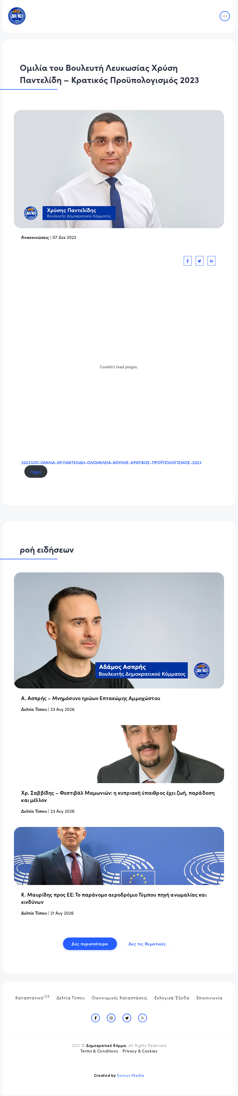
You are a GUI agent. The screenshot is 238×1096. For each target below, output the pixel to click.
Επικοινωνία (209, 997)
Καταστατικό (32, 997)
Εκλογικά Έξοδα (172, 997)
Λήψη (35, 472)
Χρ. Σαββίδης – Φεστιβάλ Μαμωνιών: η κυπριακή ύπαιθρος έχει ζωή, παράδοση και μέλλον (117, 796)
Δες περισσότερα (90, 943)
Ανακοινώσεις (35, 237)
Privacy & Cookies (139, 1051)
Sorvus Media (130, 1075)
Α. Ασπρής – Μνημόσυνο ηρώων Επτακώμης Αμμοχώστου (90, 698)
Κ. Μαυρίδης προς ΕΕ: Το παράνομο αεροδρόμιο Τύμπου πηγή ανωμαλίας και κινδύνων (113, 898)
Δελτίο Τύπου (34, 709)
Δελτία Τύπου (71, 997)
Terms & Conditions (99, 1051)
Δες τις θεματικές (147, 943)
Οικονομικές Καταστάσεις (119, 997)
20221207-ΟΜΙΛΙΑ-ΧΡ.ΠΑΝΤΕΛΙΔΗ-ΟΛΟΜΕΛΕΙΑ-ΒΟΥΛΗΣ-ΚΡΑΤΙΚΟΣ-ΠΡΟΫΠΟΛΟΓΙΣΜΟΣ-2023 (111, 462)
